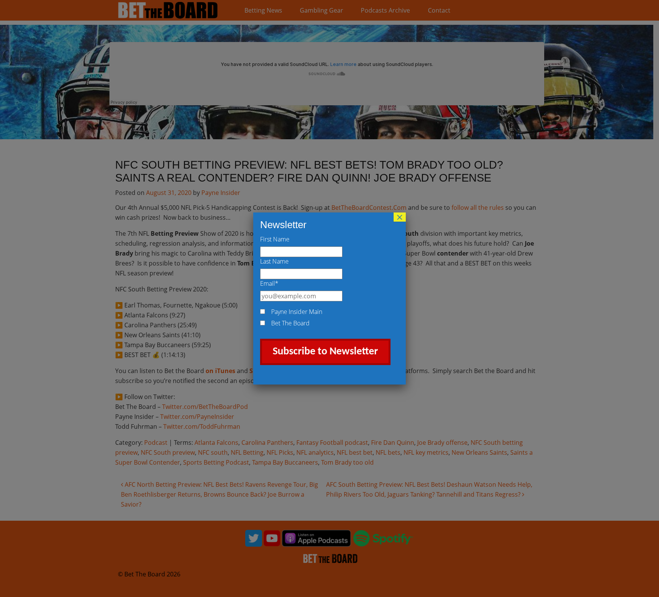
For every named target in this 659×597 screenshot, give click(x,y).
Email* (269, 283)
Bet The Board (290, 323)
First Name (274, 239)
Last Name (274, 261)
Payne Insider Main (296, 311)
